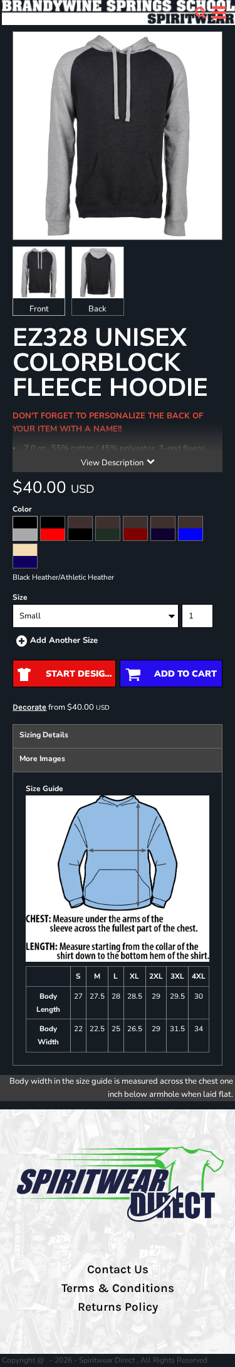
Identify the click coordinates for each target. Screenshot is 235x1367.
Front (39, 309)
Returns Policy (118, 1307)
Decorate (29, 707)
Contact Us (118, 1269)
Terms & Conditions (117, 1288)
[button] (200, 12)
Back (97, 309)
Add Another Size (64, 640)
